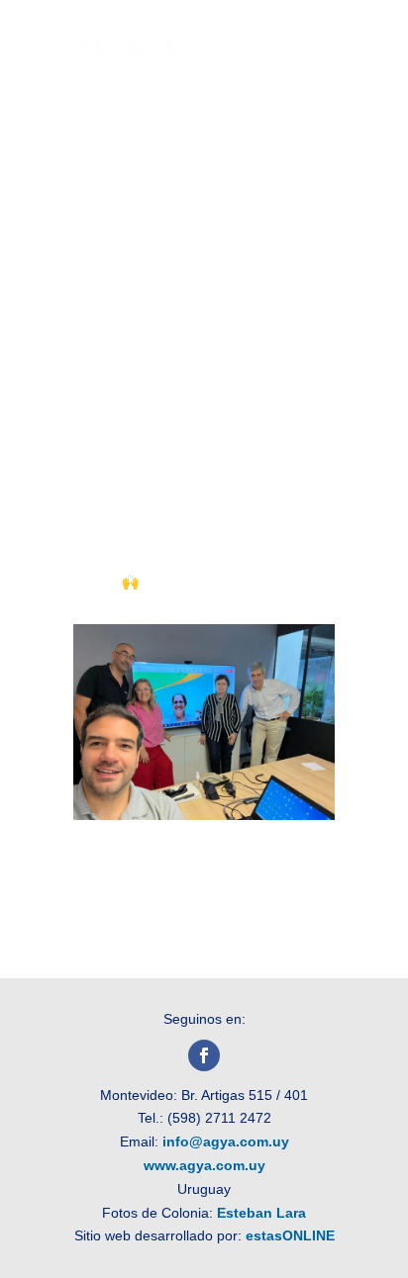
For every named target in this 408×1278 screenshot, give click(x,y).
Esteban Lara (261, 1213)
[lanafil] (204, 815)
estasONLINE (290, 1235)
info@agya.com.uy (225, 1141)
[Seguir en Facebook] (204, 1055)
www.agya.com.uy (204, 1165)
